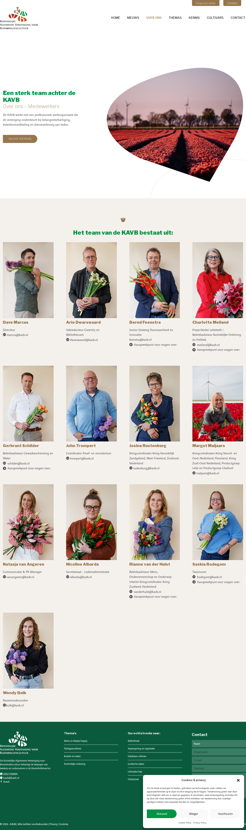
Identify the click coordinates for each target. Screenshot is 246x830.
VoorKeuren (225, 813)
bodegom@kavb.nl (209, 577)
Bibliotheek (133, 741)
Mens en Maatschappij (75, 741)
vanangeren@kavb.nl (20, 577)
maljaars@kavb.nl (207, 473)
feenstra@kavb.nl (140, 340)
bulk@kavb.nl (15, 705)
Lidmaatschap (135, 771)
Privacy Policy (200, 822)
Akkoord (161, 813)
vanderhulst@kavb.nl (147, 592)
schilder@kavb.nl (18, 463)
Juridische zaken (136, 764)
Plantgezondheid (72, 748)
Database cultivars (137, 756)
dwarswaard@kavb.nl (84, 340)
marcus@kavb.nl (17, 335)
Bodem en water (72, 756)
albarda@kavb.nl (81, 577)
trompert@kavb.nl (82, 458)
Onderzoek (133, 779)
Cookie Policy (185, 822)
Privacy (53, 824)
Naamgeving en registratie (141, 748)
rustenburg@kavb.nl (146, 468)
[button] (238, 780)
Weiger (193, 813)
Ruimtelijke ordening (74, 764)
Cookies (63, 824)
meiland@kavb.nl (208, 345)
